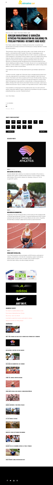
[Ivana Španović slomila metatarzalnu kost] (26, 452)
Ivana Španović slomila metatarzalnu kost (15, 459)
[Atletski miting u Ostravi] (26, 411)
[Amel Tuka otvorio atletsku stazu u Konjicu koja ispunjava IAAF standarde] (26, 329)
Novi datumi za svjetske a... (14, 172)
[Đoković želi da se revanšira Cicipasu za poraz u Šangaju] (26, 438)
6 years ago (13, 169)
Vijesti (15, 32)
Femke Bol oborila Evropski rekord (14, 377)
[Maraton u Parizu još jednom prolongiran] (26, 424)
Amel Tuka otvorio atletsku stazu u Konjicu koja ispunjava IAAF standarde (23, 336)
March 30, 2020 (9, 32)
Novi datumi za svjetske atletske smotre (14, 310)
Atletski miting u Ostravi (11, 418)
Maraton (25, 32)
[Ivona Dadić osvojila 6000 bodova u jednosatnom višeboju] (26, 235)
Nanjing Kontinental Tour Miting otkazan (14, 320)
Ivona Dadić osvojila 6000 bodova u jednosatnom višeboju (19, 318)
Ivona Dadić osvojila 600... (14, 253)
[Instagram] (17, 480)
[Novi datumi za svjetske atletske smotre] (26, 154)
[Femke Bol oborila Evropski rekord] (26, 370)
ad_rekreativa (10, 103)
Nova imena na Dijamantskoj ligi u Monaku (15, 313)
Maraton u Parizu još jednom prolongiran (15, 432)
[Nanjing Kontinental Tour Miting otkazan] (26, 397)
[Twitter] (10, 480)
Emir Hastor (20, 32)
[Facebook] (7, 480)
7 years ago (8, 444)
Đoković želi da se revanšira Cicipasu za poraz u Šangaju (19, 446)
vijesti (29, 32)
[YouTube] (13, 480)
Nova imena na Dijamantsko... (14, 212)
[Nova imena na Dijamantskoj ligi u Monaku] (26, 195)
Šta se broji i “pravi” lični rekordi (13, 315)
